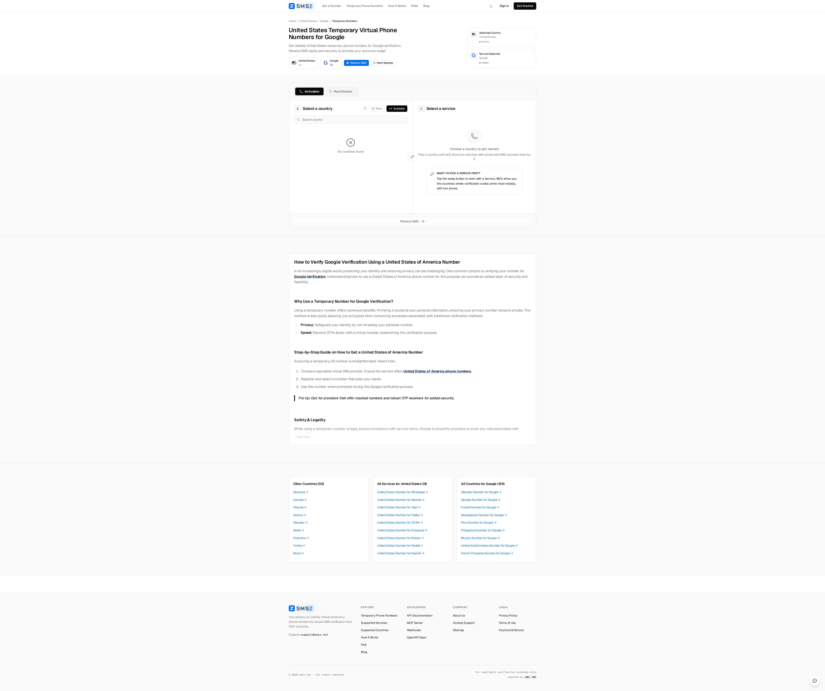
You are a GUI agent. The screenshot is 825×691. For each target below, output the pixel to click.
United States (308, 21)
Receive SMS (358, 63)
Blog (426, 6)
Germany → (300, 492)
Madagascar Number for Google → (484, 515)
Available (399, 108)
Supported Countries (374, 630)
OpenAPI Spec (416, 637)
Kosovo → (299, 515)
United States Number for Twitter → (400, 515)
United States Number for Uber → (399, 507)
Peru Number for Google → (478, 523)
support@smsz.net (314, 634)
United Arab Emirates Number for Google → (489, 545)
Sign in (504, 6)
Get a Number (331, 6)
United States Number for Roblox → (400, 538)
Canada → (300, 500)
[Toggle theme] (491, 6)
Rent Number (385, 63)
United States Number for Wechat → (401, 500)
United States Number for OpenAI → (401, 553)
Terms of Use (507, 623)
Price (379, 108)
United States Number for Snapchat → (402, 530)
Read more (303, 437)
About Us (459, 615)
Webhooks (414, 630)
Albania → (299, 507)
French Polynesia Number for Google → (487, 553)
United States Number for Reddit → (400, 545)
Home (292, 21)
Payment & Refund (511, 630)
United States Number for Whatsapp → (402, 492)
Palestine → (301, 538)
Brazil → (298, 553)
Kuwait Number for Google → (480, 507)
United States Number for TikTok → (400, 523)
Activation (312, 91)
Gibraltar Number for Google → (481, 492)
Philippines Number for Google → (483, 530)
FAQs (414, 6)
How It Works (397, 6)
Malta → (298, 530)
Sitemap (458, 630)
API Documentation (419, 615)
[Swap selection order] (412, 156)
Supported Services (374, 623)
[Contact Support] (815, 681)
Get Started (525, 6)
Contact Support (464, 623)
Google (324, 21)
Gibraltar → (300, 523)
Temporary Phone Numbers (364, 6)
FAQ (364, 645)
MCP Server (415, 623)
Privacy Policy (508, 615)
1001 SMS (530, 677)
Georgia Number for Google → (480, 500)
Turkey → (299, 545)
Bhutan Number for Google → (480, 538)
